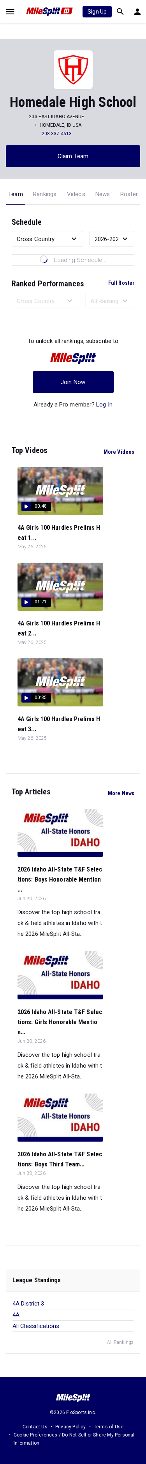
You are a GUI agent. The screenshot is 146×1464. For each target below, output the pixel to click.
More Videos (119, 452)
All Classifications (35, 1326)
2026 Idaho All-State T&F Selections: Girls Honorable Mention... (60, 1022)
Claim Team (73, 156)
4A (15, 1314)
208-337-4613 (57, 133)
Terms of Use (108, 1427)
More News (121, 793)
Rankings (45, 194)
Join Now (73, 382)
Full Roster (121, 283)
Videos (76, 194)
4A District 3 (28, 1303)
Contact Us (35, 1427)
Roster (129, 194)
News (102, 194)
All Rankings (120, 1342)
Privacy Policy (70, 1427)
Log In (104, 404)
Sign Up (97, 12)
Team (15, 194)
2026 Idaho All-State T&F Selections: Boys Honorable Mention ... (60, 879)
